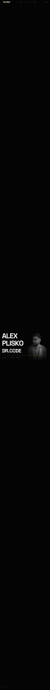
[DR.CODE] (6, 2)
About (21, 2)
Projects (26, 2)
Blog (30, 2)
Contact (34, 2)
